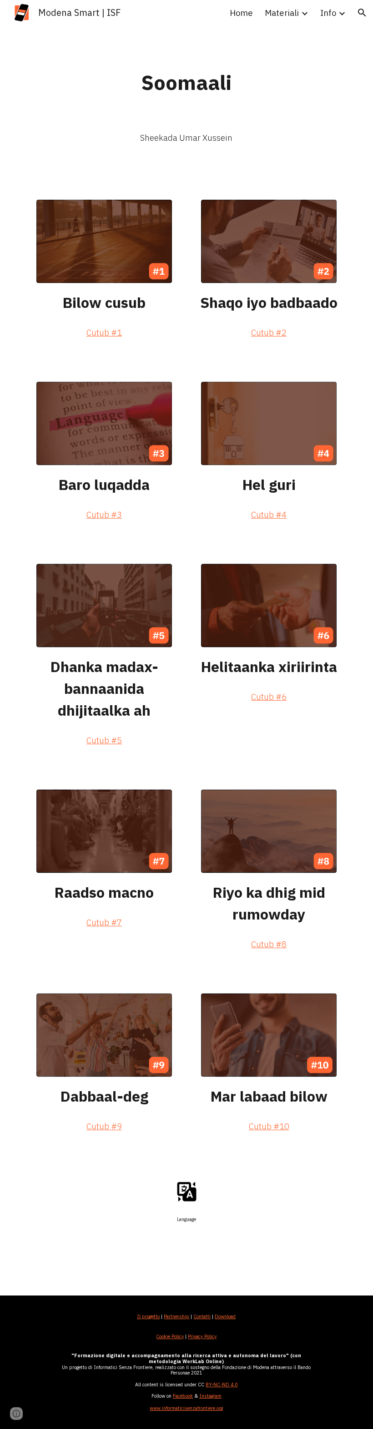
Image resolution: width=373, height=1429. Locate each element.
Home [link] (241, 12)
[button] (362, 13)
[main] (186, 82)
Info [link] (328, 12)
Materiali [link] (282, 12)
